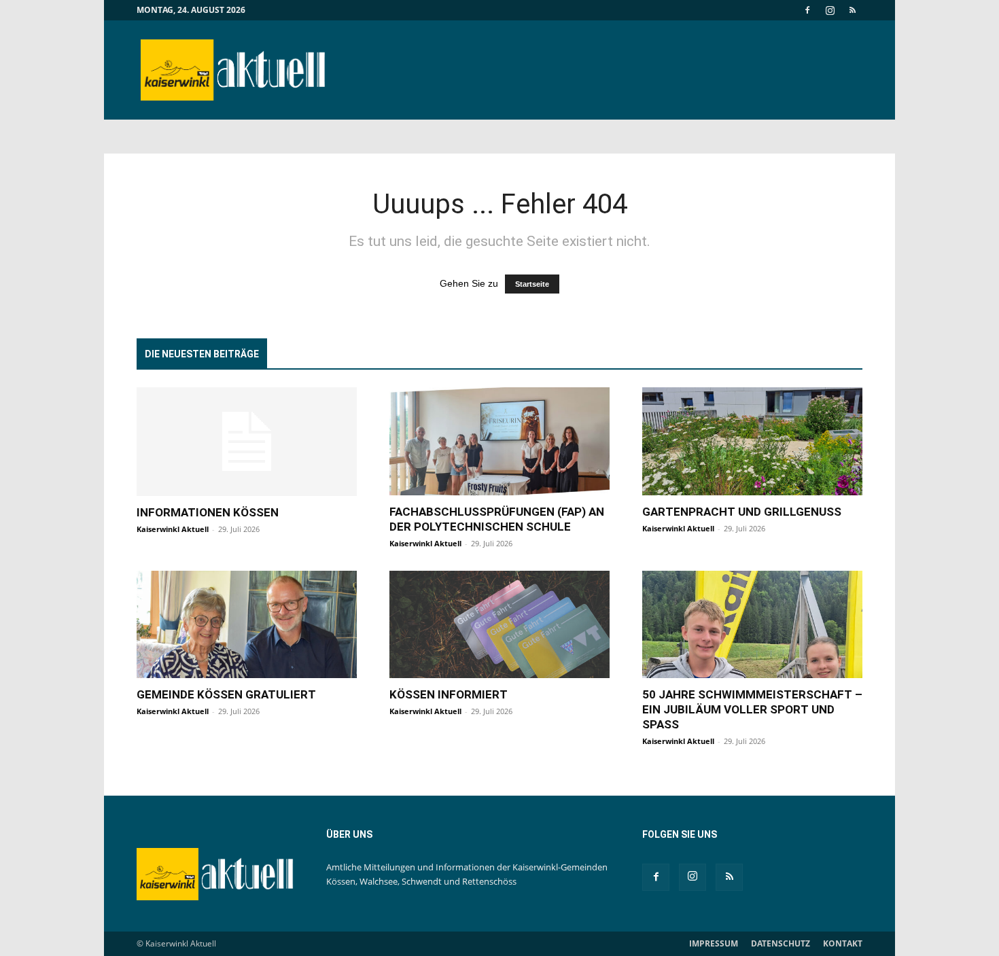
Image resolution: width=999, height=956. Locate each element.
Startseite (532, 284)
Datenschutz (780, 943)
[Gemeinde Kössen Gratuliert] (247, 625)
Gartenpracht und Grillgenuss (741, 511)
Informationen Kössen (208, 512)
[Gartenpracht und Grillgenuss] (752, 441)
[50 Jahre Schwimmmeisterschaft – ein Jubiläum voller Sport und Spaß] (752, 625)
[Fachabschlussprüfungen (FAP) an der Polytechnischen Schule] (499, 441)
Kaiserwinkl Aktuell (173, 529)
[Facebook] (807, 10)
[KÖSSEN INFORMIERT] (499, 625)
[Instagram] (830, 10)
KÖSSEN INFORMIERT (448, 694)
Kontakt (842, 943)
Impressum (713, 943)
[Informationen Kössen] (247, 441)
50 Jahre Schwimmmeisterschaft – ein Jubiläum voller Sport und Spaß (752, 709)
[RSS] (852, 10)
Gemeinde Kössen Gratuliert (226, 694)
